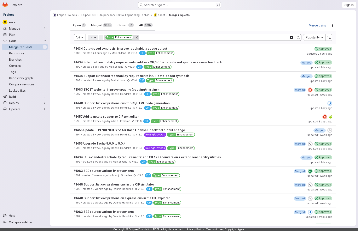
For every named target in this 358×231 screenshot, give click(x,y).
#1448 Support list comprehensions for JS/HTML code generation (122, 103)
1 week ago (100, 80)
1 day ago (98, 66)
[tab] (79, 25)
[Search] (298, 37)
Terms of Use (214, 229)
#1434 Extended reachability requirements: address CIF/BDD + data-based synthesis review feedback (148, 62)
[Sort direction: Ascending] (329, 37)
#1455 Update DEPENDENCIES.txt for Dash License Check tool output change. (130, 130)
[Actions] (332, 25)
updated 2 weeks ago (319, 216)
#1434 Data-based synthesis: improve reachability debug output (120, 48)
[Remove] (136, 37)
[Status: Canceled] (329, 130)
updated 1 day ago (321, 67)
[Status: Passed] (310, 171)
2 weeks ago (100, 161)
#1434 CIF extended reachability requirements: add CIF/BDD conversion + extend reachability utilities (147, 157)
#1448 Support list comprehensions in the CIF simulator (114, 184)
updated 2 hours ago (319, 53)
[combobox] (314, 37)
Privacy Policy (195, 229)
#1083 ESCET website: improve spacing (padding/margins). (117, 89)
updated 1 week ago (319, 94)
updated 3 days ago (320, 121)
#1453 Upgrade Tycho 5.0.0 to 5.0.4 (100, 143)
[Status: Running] (329, 103)
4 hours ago (100, 53)
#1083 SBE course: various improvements (104, 170)
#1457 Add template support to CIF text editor (106, 116)
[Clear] (291, 37)
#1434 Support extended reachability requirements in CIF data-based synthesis (132, 76)
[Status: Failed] (310, 89)
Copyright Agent (235, 229)
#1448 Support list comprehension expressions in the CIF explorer (122, 198)
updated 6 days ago (320, 148)
